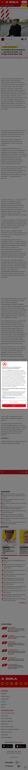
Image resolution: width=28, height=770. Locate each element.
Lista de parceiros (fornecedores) (8, 397)
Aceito (14, 405)
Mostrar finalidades (14, 402)
